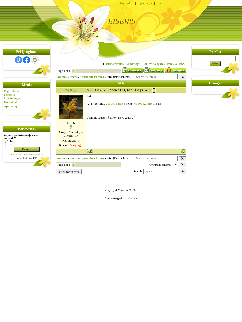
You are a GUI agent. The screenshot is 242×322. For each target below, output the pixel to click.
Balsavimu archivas (33, 154)
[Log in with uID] (18, 59)
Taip (12, 141)
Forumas (9, 94)
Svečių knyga (13, 98)
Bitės (109, 76)
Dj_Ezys (71, 90)
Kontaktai (10, 102)
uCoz (130, 198)
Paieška (172, 64)
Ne (11, 145)
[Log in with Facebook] (26, 59)
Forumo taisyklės (154, 64)
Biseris (73, 76)
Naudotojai (133, 64)
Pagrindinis (127, 3)
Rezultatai (16, 154)
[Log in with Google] (35, 60)
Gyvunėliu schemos (92, 76)
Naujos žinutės (114, 64)
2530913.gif (114, 103)
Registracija (144, 3)
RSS (158, 3)
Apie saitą (10, 106)
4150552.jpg (142, 103)
